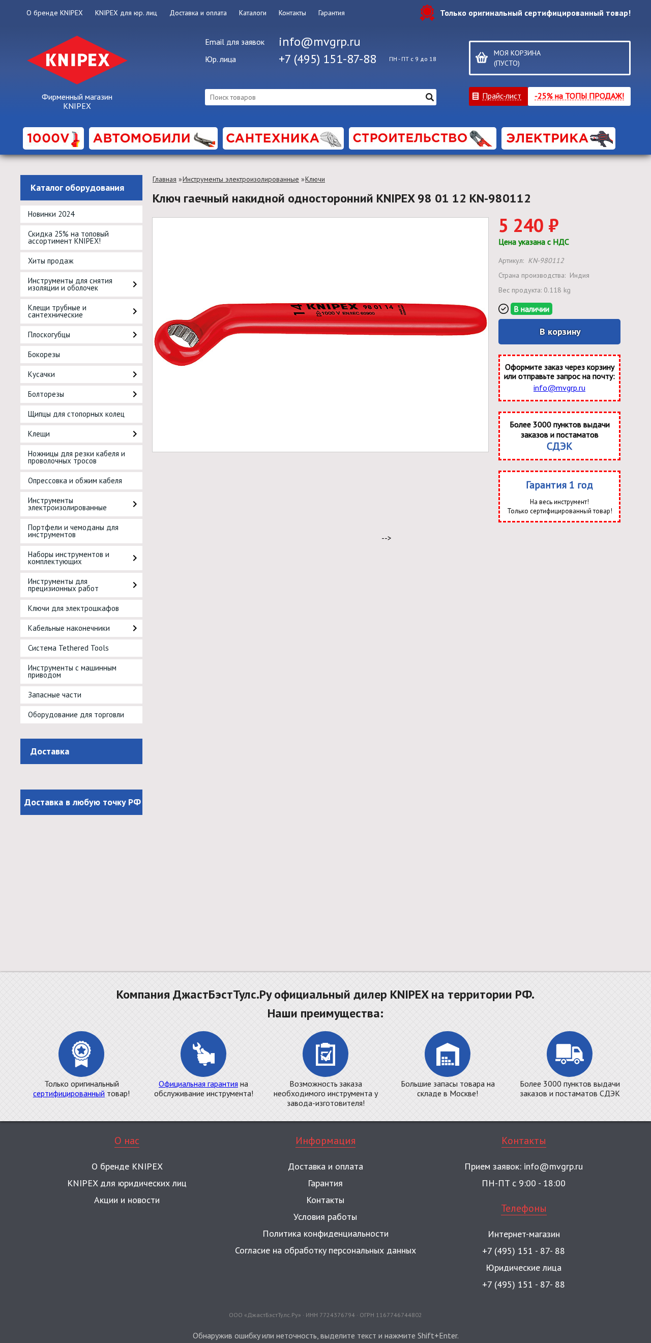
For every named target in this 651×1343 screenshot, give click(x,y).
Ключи (315, 179)
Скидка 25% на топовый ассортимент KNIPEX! (68, 237)
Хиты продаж (50, 261)
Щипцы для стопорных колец (76, 414)
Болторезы (46, 394)
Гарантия (331, 12)
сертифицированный (69, 1093)
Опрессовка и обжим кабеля (75, 480)
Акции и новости (127, 1200)
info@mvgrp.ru (320, 41)
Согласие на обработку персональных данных (325, 1250)
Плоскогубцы (49, 334)
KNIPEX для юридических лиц (127, 1183)
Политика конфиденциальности (325, 1233)
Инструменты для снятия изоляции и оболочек (70, 284)
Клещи (39, 434)
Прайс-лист (501, 95)
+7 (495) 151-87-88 (327, 59)
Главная (164, 179)
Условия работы (325, 1216)
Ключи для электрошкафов (73, 608)
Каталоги (253, 12)
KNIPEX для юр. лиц (126, 12)
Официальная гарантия (198, 1083)
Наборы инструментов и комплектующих (68, 557)
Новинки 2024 (51, 214)
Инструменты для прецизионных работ (63, 584)
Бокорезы (44, 354)
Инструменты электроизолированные (67, 503)
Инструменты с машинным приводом (72, 671)
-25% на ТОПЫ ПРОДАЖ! (579, 95)
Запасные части (54, 694)
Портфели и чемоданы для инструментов (73, 530)
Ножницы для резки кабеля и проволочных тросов (76, 457)
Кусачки (41, 374)
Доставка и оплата (198, 12)
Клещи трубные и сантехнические (57, 311)
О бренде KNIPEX (54, 12)
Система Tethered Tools (68, 648)
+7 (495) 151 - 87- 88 (523, 1251)
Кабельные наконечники (69, 628)
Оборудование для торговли (76, 714)
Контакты (292, 12)
